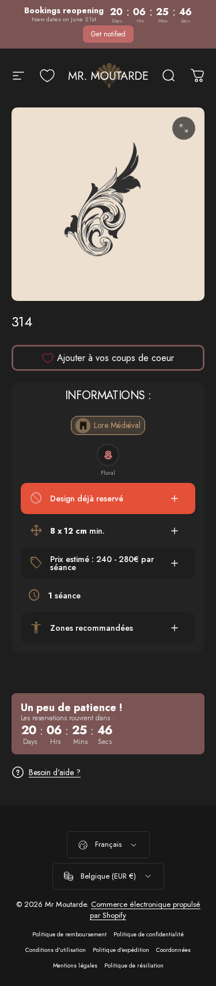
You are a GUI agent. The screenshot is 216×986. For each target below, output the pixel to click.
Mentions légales (75, 965)
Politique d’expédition (121, 950)
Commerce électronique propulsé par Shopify (145, 910)
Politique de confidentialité (148, 934)
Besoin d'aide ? (55, 773)
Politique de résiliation (134, 965)
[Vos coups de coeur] (47, 76)
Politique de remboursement (69, 934)
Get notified (108, 34)
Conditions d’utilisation (55, 950)
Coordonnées (173, 950)
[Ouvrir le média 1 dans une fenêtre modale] (183, 128)
